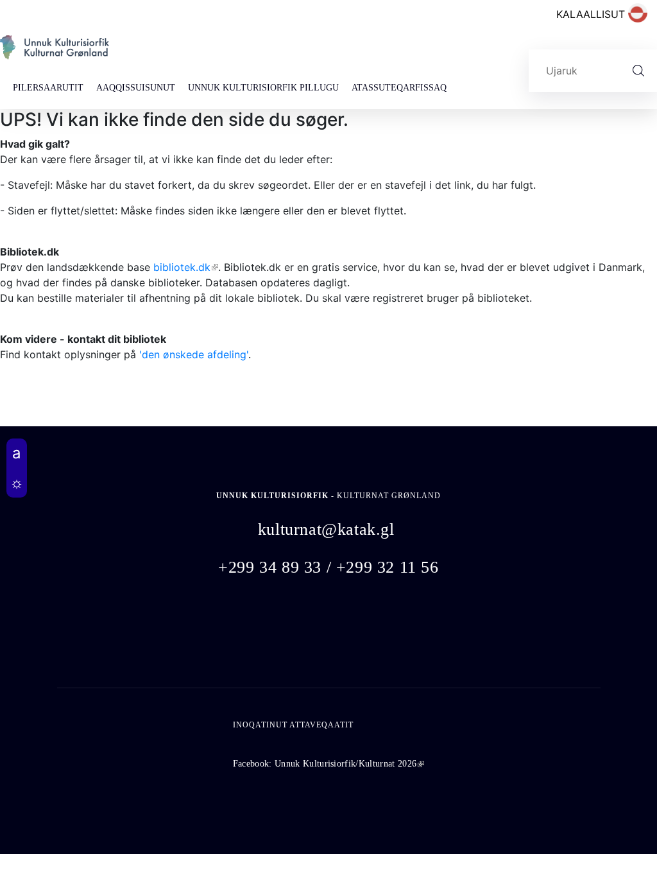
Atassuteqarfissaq (399, 87)
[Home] (54, 52)
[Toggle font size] (17, 453)
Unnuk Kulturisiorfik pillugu (263, 87)
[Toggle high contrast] (17, 482)
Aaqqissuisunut (135, 87)
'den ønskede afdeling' (193, 354)
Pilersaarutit (48, 87)
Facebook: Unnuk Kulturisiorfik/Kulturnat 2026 (328, 763)
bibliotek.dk (185, 267)
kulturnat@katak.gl (326, 529)
